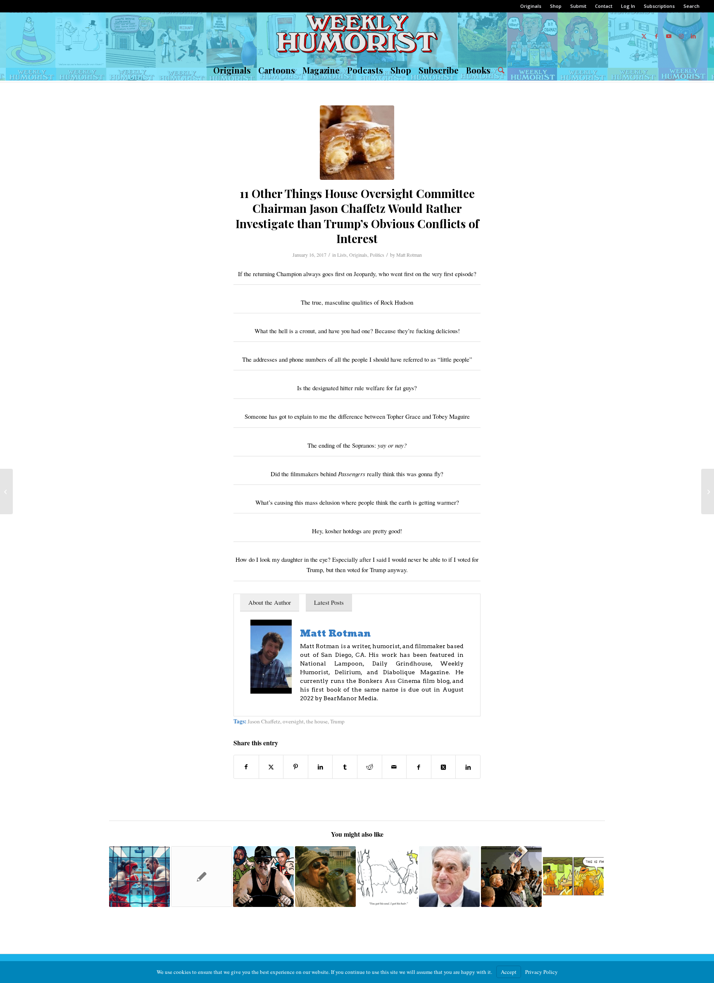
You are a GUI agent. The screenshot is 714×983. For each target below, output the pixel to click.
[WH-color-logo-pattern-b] (357, 36)
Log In (628, 6)
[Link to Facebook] (656, 36)
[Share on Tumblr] (345, 766)
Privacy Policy (541, 972)
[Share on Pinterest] (295, 766)
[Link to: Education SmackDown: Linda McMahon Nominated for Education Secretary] (139, 876)
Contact (603, 6)
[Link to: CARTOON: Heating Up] (573, 876)
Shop (556, 6)
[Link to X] (644, 36)
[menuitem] (531, 6)
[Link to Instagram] (681, 36)
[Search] (499, 70)
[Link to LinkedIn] (693, 36)
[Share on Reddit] (369, 766)
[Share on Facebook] (246, 766)
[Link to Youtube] (668, 36)
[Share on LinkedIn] (320, 766)
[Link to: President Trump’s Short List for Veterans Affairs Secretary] (263, 876)
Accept (508, 972)
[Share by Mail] (394, 766)
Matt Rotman (409, 254)
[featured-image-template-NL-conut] (357, 142)
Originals (530, 6)
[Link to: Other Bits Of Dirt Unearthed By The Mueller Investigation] (449, 876)
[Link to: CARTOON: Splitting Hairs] (387, 876)
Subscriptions (659, 6)
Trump (337, 721)
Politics (377, 254)
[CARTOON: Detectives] (707, 491)
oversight (293, 721)
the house (317, 721)
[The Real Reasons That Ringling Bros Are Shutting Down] (6, 491)
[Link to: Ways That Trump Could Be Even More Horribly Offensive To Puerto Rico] (511, 876)
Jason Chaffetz (264, 721)
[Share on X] (271, 766)
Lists (342, 254)
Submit (578, 6)
